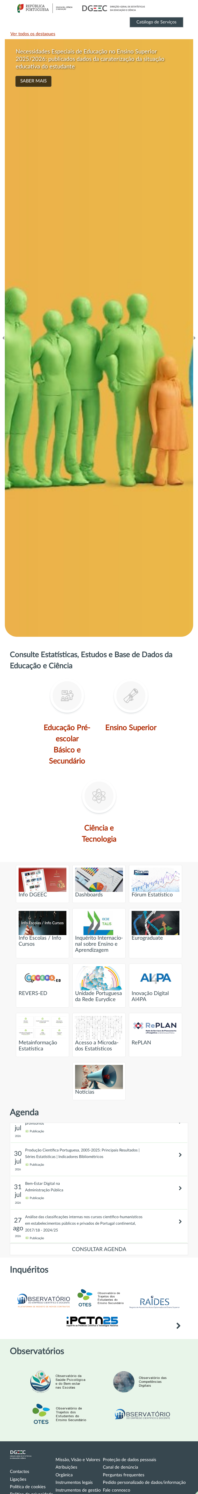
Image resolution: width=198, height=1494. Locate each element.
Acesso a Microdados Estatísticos (97, 1045)
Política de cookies (28, 1487)
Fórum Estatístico (152, 894)
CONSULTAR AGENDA (99, 1249)
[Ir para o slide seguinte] (194, 338)
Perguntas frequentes (123, 1475)
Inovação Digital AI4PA (150, 996)
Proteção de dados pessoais (129, 1460)
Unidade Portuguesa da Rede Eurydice (98, 996)
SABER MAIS (33, 81)
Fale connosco (116, 1490)
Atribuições (66, 1467)
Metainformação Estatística (38, 1045)
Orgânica (64, 1475)
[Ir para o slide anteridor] (3, 338)
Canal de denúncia (120, 1467)
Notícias (84, 1092)
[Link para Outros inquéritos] (178, 1326)
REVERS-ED (33, 993)
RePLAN (141, 1042)
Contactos (19, 1472)
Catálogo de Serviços (156, 22)
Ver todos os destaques (32, 34)
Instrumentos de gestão (78, 1490)
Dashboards (89, 894)
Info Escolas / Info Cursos (40, 941)
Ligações (18, 1479)
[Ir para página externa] (154, 1310)
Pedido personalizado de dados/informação (144, 1482)
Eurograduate (147, 938)
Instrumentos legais (74, 1482)
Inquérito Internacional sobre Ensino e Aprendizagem (99, 944)
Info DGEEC (33, 894)
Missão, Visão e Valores (78, 1460)
